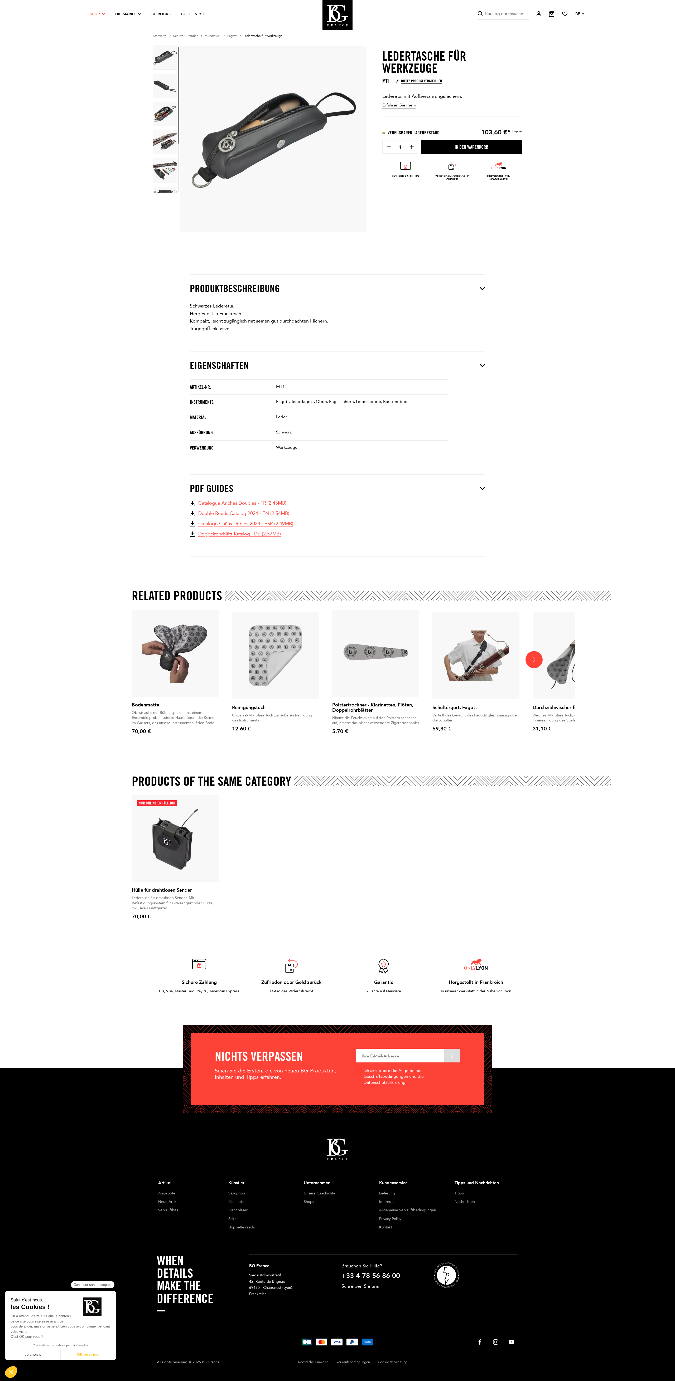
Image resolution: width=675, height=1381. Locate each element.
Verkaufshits (168, 1210)
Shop (95, 14)
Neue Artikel (168, 1201)
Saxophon (236, 1193)
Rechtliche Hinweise (313, 1362)
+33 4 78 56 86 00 (370, 1276)
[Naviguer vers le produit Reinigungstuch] (275, 655)
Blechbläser (238, 1210)
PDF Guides (211, 488)
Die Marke (125, 14)
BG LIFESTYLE (193, 14)
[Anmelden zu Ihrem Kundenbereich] (539, 14)
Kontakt (385, 1227)
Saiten (233, 1218)
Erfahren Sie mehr (399, 105)
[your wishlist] (564, 14)
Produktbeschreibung (235, 288)
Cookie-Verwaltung (392, 1362)
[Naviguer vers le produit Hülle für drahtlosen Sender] (175, 838)
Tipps (459, 1193)
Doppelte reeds (241, 1227)
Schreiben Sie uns (360, 1286)
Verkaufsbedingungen (353, 1362)
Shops (309, 1201)
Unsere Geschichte (319, 1193)
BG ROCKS (161, 14)
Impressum (388, 1201)
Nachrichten (465, 1201)
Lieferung (387, 1193)
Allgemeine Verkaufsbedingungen (407, 1210)
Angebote (166, 1193)
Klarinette (236, 1201)
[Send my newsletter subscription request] (452, 1055)
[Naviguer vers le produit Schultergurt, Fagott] (476, 655)
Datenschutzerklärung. (385, 1082)
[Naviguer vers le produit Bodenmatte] (175, 653)
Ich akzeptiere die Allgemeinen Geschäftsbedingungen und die (394, 1076)
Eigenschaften (219, 365)
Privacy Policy (390, 1218)
